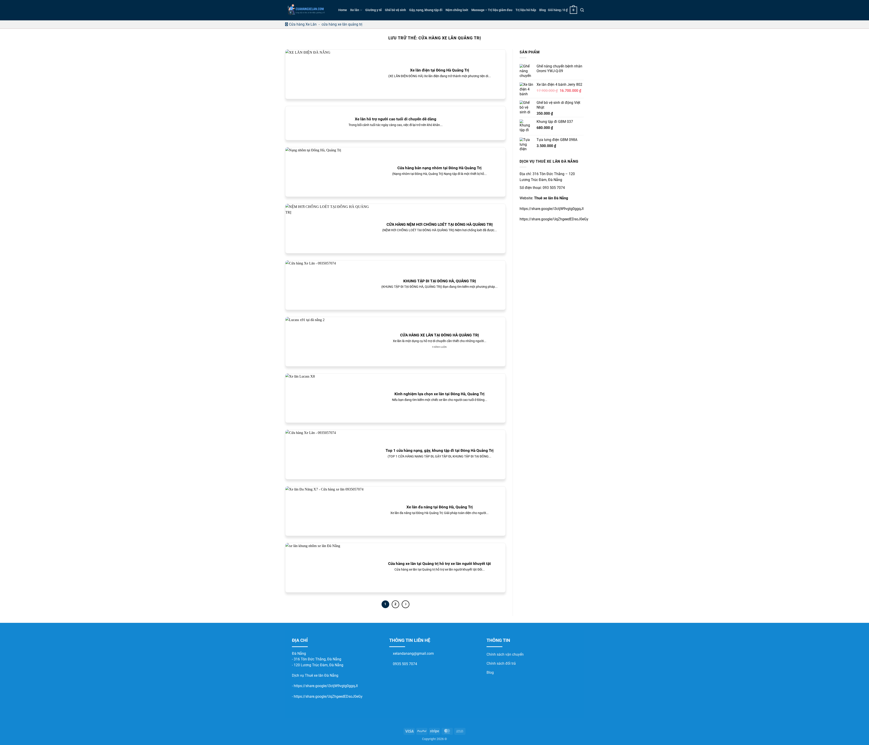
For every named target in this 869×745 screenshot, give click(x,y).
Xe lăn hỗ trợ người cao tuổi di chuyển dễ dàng (395, 119)
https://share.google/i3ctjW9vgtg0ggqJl (326, 686)
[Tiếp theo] (405, 604)
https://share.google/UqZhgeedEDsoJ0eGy (328, 696)
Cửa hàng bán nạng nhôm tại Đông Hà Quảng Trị (439, 168)
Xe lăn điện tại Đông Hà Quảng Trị (439, 70)
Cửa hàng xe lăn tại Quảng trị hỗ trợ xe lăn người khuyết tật (439, 564)
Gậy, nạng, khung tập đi (425, 10)
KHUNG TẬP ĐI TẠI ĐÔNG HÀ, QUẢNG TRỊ (439, 281)
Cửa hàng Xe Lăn (303, 24)
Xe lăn (354, 10)
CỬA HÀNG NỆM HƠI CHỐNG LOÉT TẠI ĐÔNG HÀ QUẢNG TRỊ (440, 224)
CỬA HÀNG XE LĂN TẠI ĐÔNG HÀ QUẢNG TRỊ (439, 335)
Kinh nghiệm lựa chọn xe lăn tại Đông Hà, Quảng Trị (439, 394)
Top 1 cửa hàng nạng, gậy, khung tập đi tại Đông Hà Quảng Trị (440, 450)
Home (342, 10)
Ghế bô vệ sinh (395, 10)
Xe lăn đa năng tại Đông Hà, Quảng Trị (439, 507)
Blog (542, 10)
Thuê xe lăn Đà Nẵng (551, 198)
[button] (562, 10)
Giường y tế (373, 10)
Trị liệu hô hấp (526, 10)
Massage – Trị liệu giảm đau (491, 10)
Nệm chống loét (457, 10)
